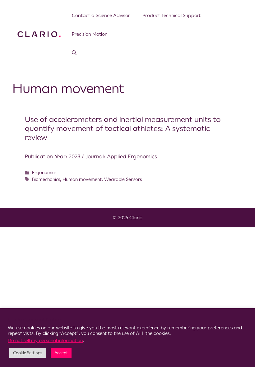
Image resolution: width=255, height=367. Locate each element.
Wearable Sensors (123, 179)
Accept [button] (61, 353)
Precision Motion (90, 34)
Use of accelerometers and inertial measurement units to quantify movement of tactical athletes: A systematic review (123, 128)
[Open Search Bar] (74, 53)
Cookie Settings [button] (27, 353)
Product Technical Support (171, 15)
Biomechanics (46, 179)
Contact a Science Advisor (101, 15)
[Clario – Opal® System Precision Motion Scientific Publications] (39, 33)
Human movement (82, 179)
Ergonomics (44, 172)
